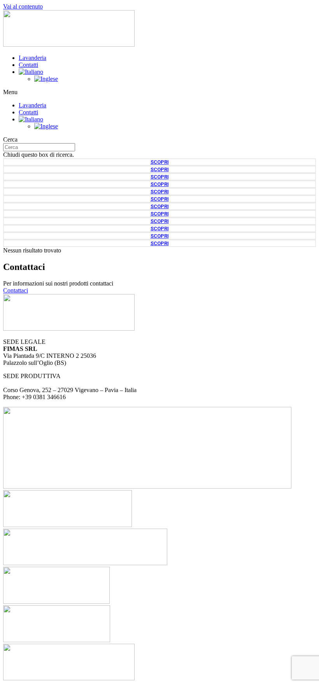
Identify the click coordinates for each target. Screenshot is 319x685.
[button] (159, 92)
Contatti (28, 64)
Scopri (160, 162)
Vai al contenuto (23, 6)
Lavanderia (32, 57)
